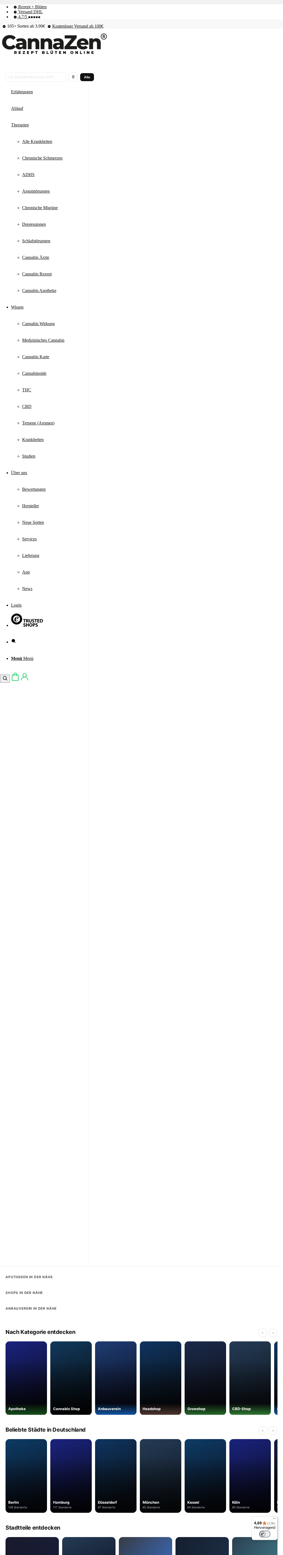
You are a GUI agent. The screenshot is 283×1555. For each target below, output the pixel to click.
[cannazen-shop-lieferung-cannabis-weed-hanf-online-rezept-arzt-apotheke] (54, 54)
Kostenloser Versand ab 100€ (77, 26)
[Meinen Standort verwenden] (73, 77)
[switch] (264, 1534)
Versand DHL (30, 11)
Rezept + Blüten (32, 6)
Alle (87, 77)
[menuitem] (147, 6)
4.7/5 (22, 16)
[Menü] (274, 1519)
